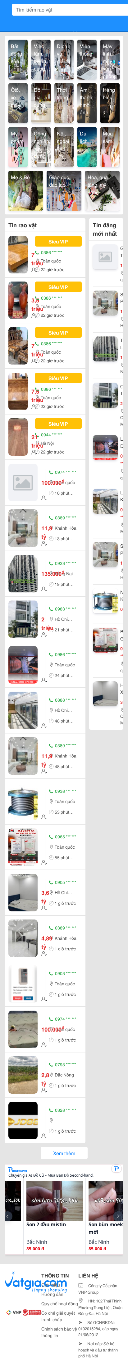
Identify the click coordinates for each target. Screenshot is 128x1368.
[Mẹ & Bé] (25, 189)
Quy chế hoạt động (59, 1303)
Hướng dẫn (52, 1294)
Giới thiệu (50, 1285)
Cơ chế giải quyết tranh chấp (58, 1316)
